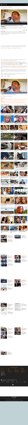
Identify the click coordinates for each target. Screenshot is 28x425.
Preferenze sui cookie (18, 399)
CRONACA (9, 279)
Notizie (4, 380)
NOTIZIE (4, 5)
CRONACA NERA (9, 255)
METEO (8, 327)
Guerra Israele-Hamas (23, 372)
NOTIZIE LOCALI (9, 259)
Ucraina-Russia (10, 371)
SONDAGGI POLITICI (23, 331)
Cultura (2, 370)
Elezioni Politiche (16, 371)
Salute (8, 370)
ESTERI (22, 307)
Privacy (12, 399)
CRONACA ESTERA (9, 331)
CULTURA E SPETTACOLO (24, 255)
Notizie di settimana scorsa (3, 375)
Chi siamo (7, 399)
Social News (22, 370)
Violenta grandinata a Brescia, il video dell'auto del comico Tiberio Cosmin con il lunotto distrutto (13, 101)
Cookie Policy (14, 399)
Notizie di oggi (3, 371)
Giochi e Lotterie (16, 370)
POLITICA (8, 287)
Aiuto (21, 399)
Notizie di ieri (2, 372)
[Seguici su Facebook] (13, 385)
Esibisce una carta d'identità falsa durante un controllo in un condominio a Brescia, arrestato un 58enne (14, 99)
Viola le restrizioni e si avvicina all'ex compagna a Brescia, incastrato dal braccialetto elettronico (14, 102)
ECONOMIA (9, 283)
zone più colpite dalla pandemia (9, 63)
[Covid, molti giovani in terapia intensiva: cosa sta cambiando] (14, 86)
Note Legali (10, 399)
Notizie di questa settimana (3, 373)
